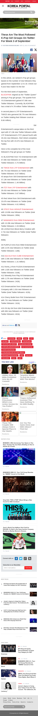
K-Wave (10, 700)
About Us (23, 702)
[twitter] (21, 558)
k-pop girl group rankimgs (25, 344)
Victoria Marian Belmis (11, 45)
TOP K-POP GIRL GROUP (9, 344)
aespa (25, 338)
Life (28, 698)
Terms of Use (15, 702)
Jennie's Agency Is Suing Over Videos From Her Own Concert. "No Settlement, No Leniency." (16, 603)
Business (19, 698)
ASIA (22, 1)
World (9, 698)
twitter (19, 358)
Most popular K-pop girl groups (9, 355)
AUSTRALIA (27, 1)
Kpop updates (5, 358)
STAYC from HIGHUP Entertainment (18, 209)
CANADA (34, 1)
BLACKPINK (6, 95)
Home (4, 698)
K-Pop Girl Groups (15, 341)
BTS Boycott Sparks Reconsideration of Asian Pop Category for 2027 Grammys (15, 584)
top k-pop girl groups (27, 347)
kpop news (28, 355)
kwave (13, 358)
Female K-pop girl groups (8, 349)
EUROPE (17, 1)
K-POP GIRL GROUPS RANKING (10, 347)
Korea (14, 698)
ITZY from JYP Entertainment (15, 188)
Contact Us (30, 702)
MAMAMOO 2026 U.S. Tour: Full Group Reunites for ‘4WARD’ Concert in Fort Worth (18, 473)
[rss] (30, 558)
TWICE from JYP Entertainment (16, 168)
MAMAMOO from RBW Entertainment (19, 220)
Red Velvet (5, 341)
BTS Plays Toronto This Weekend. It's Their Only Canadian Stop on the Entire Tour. (16, 628)
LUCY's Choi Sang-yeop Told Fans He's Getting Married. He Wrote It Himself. (15, 611)
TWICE (19, 338)
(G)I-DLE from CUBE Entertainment (19, 256)
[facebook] (16, 558)
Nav (3, 6)
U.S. (12, 1)
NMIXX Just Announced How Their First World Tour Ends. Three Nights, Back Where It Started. (18, 676)
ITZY (31, 338)
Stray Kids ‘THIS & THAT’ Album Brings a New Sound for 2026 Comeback (17, 501)
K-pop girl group (27, 341)
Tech (24, 698)
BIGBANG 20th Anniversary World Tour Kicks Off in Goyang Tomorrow (15, 619)
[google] (25, 558)
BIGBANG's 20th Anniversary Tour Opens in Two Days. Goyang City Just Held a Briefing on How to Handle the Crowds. (18, 444)
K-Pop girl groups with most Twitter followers (13, 352)
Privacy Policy (7, 702)
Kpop (21, 355)
